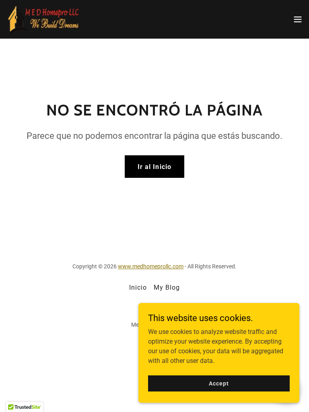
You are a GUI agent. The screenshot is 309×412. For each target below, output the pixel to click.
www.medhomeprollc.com (150, 266)
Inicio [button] (138, 287)
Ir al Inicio (154, 167)
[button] (298, 19)
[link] (43, 19)
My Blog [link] (167, 287)
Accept (219, 383)
